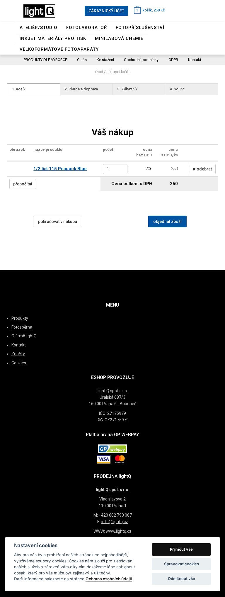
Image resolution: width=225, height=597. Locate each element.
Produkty (19, 318)
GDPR (173, 59)
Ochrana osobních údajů (109, 578)
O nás (82, 59)
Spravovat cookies (181, 564)
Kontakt (194, 59)
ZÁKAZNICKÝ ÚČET (106, 11)
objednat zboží (167, 221)
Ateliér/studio (38, 27)
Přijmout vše (181, 549)
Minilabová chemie (119, 38)
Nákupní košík (118, 72)
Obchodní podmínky (141, 59)
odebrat (204, 169)
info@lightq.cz (114, 521)
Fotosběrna (21, 327)
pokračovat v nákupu (57, 221)
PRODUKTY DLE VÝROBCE (45, 59)
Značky (18, 353)
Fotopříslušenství (140, 27)
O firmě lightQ (24, 336)
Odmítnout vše (181, 578)
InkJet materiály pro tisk (53, 38)
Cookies (18, 363)
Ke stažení (105, 59)
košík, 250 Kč (150, 10)
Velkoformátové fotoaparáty (59, 49)
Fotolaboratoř (86, 27)
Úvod (99, 72)
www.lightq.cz (118, 531)
